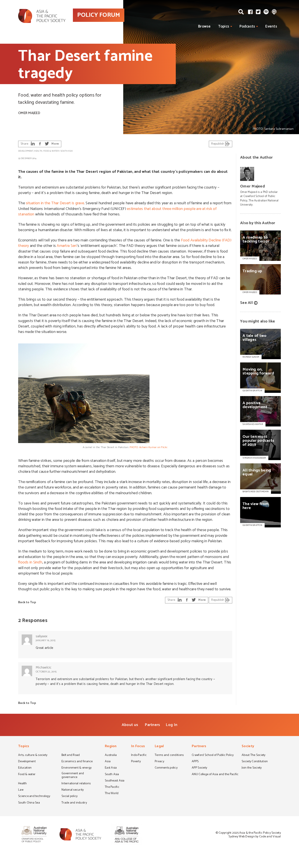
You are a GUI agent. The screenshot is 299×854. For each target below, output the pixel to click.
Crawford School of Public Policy (213, 755)
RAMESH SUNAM (251, 357)
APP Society (199, 768)
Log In (171, 725)
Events (271, 26)
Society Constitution (255, 762)
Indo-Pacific (139, 755)
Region (111, 746)
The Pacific (112, 787)
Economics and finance (77, 762)
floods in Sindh (30, 562)
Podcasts (247, 26)
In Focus (138, 746)
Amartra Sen (67, 246)
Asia (108, 762)
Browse (204, 26)
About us (130, 725)
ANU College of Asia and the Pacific (215, 775)
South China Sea (29, 803)
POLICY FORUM (98, 15)
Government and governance (73, 776)
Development (25, 151)
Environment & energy (76, 768)
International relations (76, 784)
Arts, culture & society (32, 755)
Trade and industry (74, 803)
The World (111, 794)
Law (20, 790)
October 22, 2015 (46, 672)
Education (25, 768)
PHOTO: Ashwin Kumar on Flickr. (149, 447)
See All (246, 303)
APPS (195, 762)
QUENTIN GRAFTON (252, 390)
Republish (218, 143)
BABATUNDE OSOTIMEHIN (256, 491)
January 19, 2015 (45, 640)
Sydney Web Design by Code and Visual (255, 836)
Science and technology (34, 796)
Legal (159, 746)
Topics (223, 26)
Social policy (69, 796)
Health (38, 151)
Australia (111, 755)
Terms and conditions (169, 755)
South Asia (67, 151)
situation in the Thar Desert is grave (55, 203)
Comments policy (166, 768)
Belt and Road (71, 755)
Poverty (136, 762)
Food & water (51, 151)
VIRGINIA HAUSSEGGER (254, 458)
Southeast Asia (115, 781)
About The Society (254, 755)
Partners (152, 725)
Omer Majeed (29, 113)
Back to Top (27, 602)
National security (73, 790)
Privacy (159, 762)
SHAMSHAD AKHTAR (253, 424)
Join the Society (252, 768)
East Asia (111, 768)
